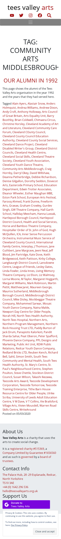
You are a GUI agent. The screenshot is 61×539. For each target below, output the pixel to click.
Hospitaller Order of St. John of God (25, 230)
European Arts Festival (41, 197)
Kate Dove (35, 254)
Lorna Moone (11, 279)
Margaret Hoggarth (45, 279)
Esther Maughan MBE (38, 193)
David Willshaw (39, 173)
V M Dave (18, 401)
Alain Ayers (19, 103)
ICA (19, 234)
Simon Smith (24, 356)
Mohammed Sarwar (28, 303)
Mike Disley (20, 299)
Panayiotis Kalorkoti (29, 332)
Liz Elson (32, 275)
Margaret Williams (14, 283)
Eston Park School (14, 197)
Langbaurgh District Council (20, 263)
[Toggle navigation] (30, 22)
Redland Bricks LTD (15, 352)
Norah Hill (9, 316)
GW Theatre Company (25, 210)
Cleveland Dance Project (18, 144)
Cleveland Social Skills (16, 156)
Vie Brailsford (48, 401)
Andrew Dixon (48, 108)
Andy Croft (9, 112)
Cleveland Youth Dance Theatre (23, 165)
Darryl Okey (21, 173)
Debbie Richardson (44, 177)
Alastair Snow (36, 103)
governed (27, 457)
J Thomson (41, 246)
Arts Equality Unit (35, 116)
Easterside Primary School (26, 185)
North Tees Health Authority (35, 316)
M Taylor (26, 279)
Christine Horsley (14, 124)
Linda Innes (27, 271)
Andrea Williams (27, 108)
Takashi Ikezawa (42, 377)
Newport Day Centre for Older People (26, 312)
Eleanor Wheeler (13, 193)
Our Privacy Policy (19, 525)
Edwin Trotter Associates (35, 189)
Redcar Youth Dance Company (35, 348)
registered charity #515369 (27, 449)
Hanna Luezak (46, 214)
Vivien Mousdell (28, 405)
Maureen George (41, 287)
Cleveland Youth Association (31, 161)
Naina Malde (41, 307)
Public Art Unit (26, 344)
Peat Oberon (29, 336)
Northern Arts (38, 320)
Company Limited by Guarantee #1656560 (29, 453)
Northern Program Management (23, 324)
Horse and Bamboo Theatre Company (27, 226)
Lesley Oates (44, 267)
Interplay (27, 246)
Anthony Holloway (29, 112)
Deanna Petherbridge (16, 177)
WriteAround (27, 409)
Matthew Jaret (20, 287)
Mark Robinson (36, 283)
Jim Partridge (19, 254)
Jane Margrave (24, 250)
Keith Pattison (28, 258)
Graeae (13, 205)
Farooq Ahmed (12, 201)
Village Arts (10, 405)
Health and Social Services (40, 222)
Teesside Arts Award (15, 381)
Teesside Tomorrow (32, 385)
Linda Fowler (11, 271)
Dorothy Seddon (35, 181)
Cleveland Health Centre (30, 152)
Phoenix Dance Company (19, 340)
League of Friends (24, 267)
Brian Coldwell (24, 120)
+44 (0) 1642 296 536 (15, 487)
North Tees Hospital (15, 320)
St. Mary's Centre (36, 365)
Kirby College (47, 258)
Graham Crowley (30, 205)
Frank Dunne (31, 201)
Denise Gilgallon (13, 181)
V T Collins (32, 401)
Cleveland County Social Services (36, 140)
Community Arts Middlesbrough (23, 169)
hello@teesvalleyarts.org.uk (20, 491)
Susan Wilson (21, 377)
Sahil (11, 356)
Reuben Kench (37, 352)
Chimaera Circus (44, 120)
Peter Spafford (47, 336)
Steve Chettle (22, 373)
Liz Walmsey (46, 275)
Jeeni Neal (41, 250)
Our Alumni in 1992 (31, 80)
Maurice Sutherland (15, 291)
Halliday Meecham (24, 214)
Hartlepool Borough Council (20, 218)
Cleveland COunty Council (28, 132)
